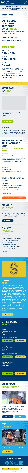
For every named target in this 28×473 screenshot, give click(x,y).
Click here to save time (14, 6)
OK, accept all (5, 468)
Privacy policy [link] (14, 471)
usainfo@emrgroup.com (11, 40)
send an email (13, 33)
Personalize (23, 468)
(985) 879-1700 (10, 37)
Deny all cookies (15, 468)
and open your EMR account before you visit (14, 9)
